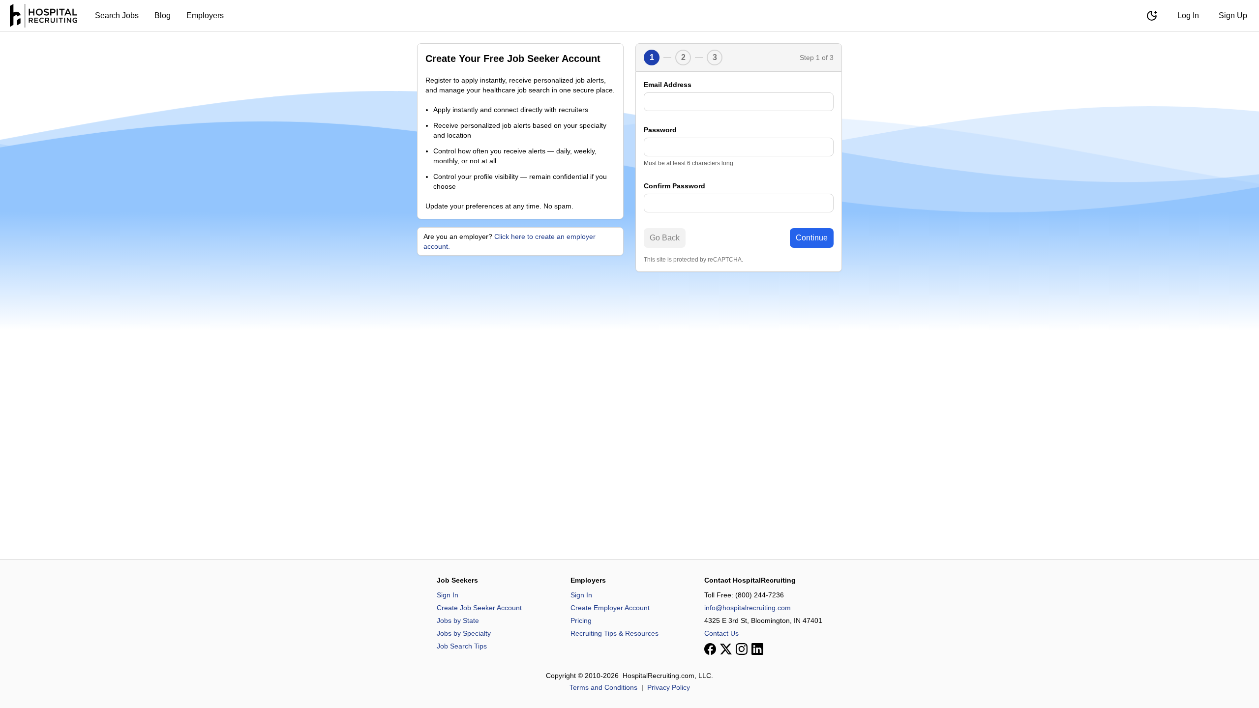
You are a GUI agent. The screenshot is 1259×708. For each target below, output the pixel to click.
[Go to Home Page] (43, 16)
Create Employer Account (610, 608)
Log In (1188, 15)
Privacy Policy (668, 687)
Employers (205, 15)
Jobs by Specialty (464, 633)
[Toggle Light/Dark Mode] (1152, 16)
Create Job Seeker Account (479, 608)
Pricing (581, 620)
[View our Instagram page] (742, 649)
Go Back (665, 238)
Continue (812, 238)
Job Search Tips (462, 646)
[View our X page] (726, 649)
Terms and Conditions (603, 687)
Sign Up (1233, 15)
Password (660, 130)
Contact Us (721, 633)
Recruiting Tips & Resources (614, 633)
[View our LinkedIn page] (757, 649)
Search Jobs (117, 15)
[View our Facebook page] (710, 649)
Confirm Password (674, 186)
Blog (162, 15)
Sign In (447, 595)
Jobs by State (458, 620)
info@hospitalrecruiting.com (747, 608)
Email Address (667, 84)
